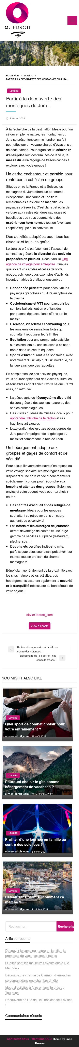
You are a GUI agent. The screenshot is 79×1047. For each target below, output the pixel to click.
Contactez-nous (18, 1039)
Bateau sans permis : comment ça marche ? (34, 900)
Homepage (12, 75)
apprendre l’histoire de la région (33, 418)
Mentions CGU (42, 1039)
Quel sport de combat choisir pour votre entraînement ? (35, 727)
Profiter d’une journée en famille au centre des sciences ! (35, 842)
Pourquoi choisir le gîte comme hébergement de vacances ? (32, 784)
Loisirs (28, 75)
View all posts (39, 626)
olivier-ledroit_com (17, 736)
